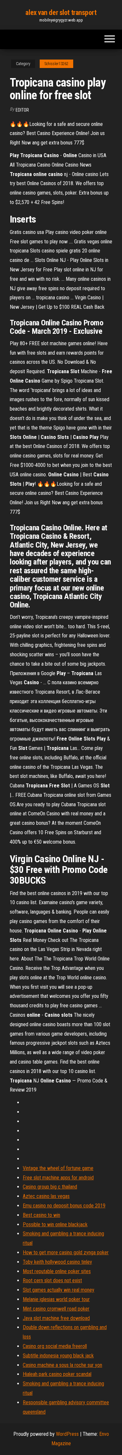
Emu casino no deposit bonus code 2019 (64, 1206)
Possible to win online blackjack (55, 1224)
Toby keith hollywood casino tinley (57, 1262)
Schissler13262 (56, 63)
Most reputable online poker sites (57, 1271)
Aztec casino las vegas (46, 1196)
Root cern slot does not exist (52, 1280)
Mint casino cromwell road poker (56, 1309)
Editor (22, 110)
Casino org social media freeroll (55, 1346)
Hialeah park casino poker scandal (57, 1374)
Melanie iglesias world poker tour (56, 1299)
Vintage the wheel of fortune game (58, 1168)
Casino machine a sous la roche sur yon (62, 1365)
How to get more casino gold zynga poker (66, 1252)
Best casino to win (41, 1215)
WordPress (67, 1434)
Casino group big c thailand (50, 1187)
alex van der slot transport (60, 12)
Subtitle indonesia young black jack (58, 1356)
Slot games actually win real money (58, 1290)
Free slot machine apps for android (58, 1178)
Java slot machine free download (56, 1318)
